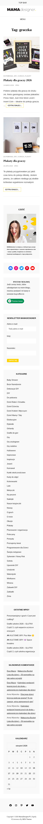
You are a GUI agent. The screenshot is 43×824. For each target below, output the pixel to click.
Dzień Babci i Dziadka (16, 402)
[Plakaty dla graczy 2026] (21, 54)
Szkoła (9, 561)
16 (34, 768)
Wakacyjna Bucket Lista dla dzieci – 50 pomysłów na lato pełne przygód (20, 674)
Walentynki (11, 574)
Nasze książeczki (14, 503)
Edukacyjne (12, 420)
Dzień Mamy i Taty (14, 415)
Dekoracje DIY (13, 389)
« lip (8, 789)
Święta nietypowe (14, 552)
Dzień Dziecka (13, 406)
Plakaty (28, 76)
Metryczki (11, 490)
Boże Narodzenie (14, 384)
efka (17, 85)
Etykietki (10, 424)
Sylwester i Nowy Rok (16, 556)
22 (30, 773)
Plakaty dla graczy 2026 (17, 80)
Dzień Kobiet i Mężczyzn (17, 411)
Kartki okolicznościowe (16, 473)
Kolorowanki (12, 481)
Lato (8, 486)
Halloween (11, 451)
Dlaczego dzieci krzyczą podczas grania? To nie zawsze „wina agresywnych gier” (20, 698)
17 (9, 773)
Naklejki (10, 499)
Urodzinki (11, 570)
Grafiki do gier (12, 433)
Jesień (9, 464)
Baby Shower (12, 380)
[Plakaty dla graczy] (21, 135)
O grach (21, 76)
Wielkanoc (11, 579)
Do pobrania (8, 76)
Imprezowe (11, 455)
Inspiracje (11, 459)
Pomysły (10, 539)
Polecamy (11, 534)
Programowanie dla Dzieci (17, 548)
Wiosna (10, 583)
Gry (15, 76)
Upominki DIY (12, 565)
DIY (8, 393)
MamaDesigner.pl (25, 817)
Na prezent (11, 495)
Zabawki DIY (12, 587)
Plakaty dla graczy (14, 160)
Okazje (10, 521)
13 (21, 768)
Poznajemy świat (14, 543)
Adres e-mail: (12, 324)
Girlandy (10, 428)
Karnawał (11, 468)
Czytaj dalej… (16, 106)
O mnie (10, 517)
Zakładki (10, 592)
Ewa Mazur (11, 671)
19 (17, 773)
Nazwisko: (11, 348)
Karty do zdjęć (12, 477)
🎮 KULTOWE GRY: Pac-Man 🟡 (20, 635)
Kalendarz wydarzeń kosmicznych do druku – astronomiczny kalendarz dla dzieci (21, 686)
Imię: (9, 336)
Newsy (9, 508)
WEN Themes (27, 819)
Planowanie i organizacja (17, 530)
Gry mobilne (12, 446)
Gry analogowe (13, 442)
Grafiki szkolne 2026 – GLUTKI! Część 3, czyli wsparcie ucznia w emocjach (20, 627)
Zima (9, 596)
